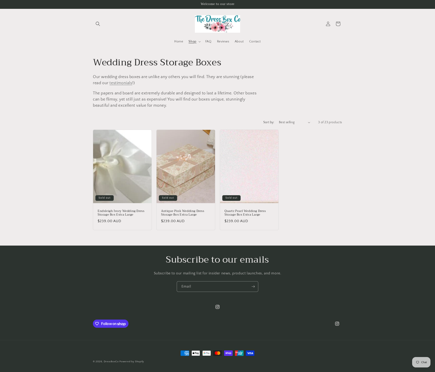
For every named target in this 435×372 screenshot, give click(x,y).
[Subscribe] (253, 286)
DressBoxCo (111, 361)
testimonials (120, 83)
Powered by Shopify (131, 361)
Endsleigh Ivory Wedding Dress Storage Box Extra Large (121, 213)
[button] (98, 24)
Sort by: (268, 122)
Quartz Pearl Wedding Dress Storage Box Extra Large (245, 213)
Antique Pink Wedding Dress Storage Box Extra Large (182, 213)
